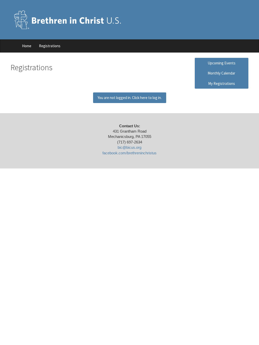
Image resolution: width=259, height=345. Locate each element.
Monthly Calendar (221, 73)
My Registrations (221, 83)
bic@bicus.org (129, 147)
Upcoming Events (221, 63)
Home (26, 45)
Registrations (49, 45)
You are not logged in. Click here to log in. (130, 97)
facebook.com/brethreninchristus (129, 153)
